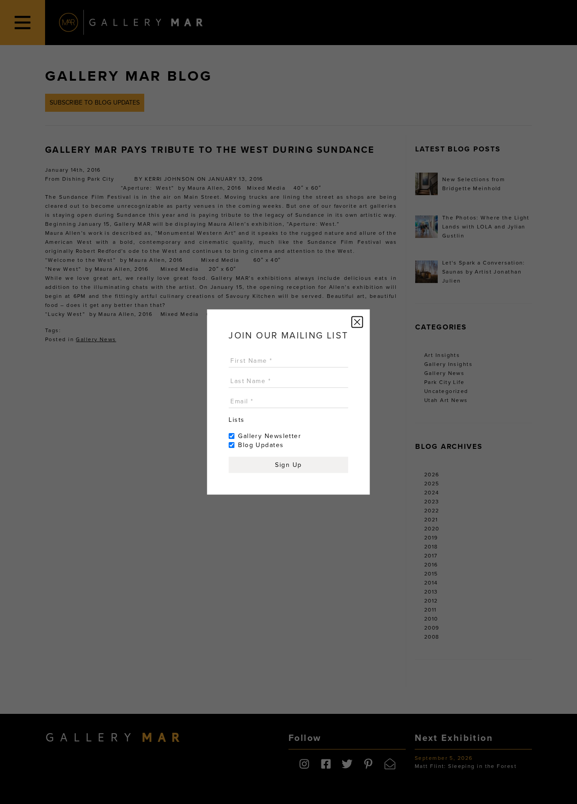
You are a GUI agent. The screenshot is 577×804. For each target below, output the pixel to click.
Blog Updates (261, 445)
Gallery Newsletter (269, 436)
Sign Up (288, 465)
